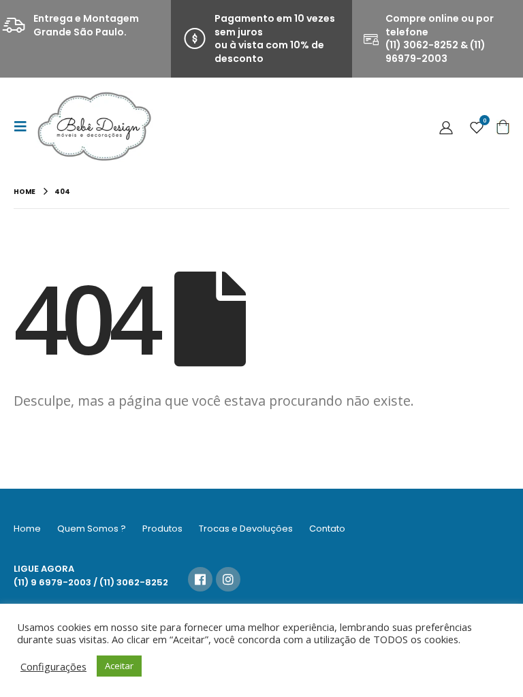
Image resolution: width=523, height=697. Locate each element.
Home (27, 528)
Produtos (162, 528)
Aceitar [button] (119, 666)
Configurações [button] (53, 666)
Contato (327, 528)
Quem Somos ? (91, 528)
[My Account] (446, 126)
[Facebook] (200, 579)
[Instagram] (228, 579)
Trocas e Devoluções (246, 528)
